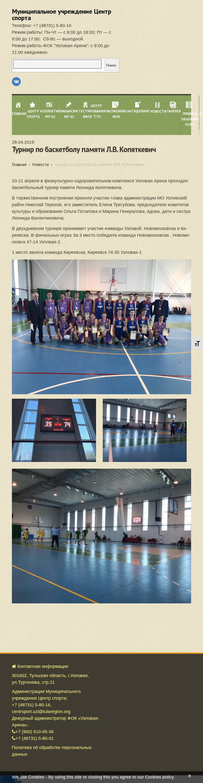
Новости (40, 164)
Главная (19, 164)
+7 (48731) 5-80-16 (52, 25)
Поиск (111, 65)
